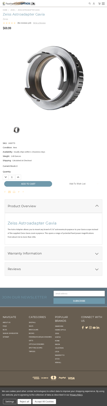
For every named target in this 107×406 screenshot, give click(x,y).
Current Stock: (10, 166)
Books (31, 333)
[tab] (53, 206)
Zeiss (57, 333)
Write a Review (39, 23)
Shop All (32, 322)
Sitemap (6, 337)
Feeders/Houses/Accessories (40, 337)
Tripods (32, 351)
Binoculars (33, 330)
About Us (6, 322)
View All (58, 362)
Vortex (58, 337)
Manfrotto (60, 355)
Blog (5, 330)
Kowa (57, 341)
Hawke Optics (60, 330)
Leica (57, 351)
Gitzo (57, 359)
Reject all (24, 401)
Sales (31, 326)
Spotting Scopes (35, 348)
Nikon (57, 344)
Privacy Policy (76, 394)
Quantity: (7, 171)
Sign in (5, 333)
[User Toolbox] (93, 3)
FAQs (5, 326)
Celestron (59, 348)
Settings (9, 401)
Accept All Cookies (44, 401)
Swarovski (59, 326)
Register (14, 333)
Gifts (31, 340)
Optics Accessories (36, 344)
